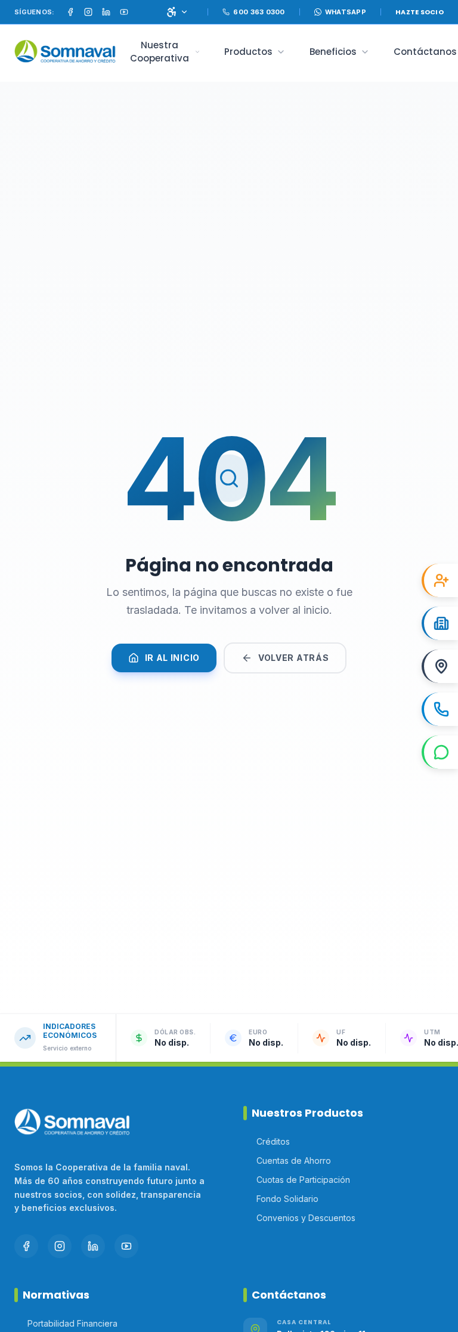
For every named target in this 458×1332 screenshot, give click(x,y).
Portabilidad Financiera (72, 1323)
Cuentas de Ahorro (293, 1160)
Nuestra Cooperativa (159, 52)
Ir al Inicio (172, 658)
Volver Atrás (293, 658)
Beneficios (333, 51)
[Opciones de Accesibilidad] (177, 12)
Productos (248, 51)
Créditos (273, 1141)
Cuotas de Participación (303, 1180)
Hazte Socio (419, 12)
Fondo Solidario (287, 1199)
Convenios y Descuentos (305, 1218)
